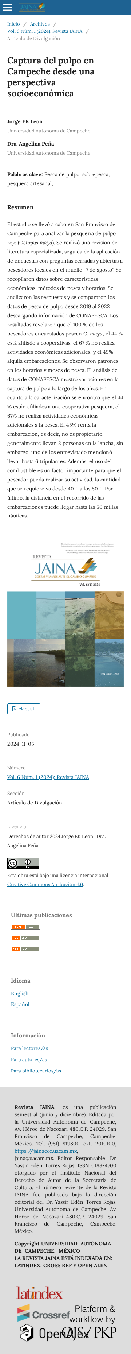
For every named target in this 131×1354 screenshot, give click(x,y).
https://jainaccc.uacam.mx (46, 1151)
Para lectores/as (29, 1048)
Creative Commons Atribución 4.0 (45, 884)
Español (20, 1004)
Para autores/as (29, 1059)
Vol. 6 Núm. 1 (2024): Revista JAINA (44, 31)
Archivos (40, 24)
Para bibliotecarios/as (36, 1071)
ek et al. (26, 709)
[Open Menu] (7, 7)
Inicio (13, 24)
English (19, 993)
